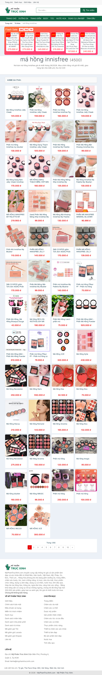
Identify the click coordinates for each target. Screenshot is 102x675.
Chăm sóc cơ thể (51, 608)
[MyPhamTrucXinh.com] (15, 10)
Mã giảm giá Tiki (11, 629)
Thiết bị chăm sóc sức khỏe (55, 629)
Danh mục (18, 2)
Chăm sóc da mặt (51, 604)
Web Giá (53, 668)
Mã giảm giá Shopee (13, 636)
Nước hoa (61, 18)
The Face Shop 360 (32, 668)
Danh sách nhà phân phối (15, 622)
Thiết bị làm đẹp (50, 632)
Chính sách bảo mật (13, 604)
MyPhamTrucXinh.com (46, 673)
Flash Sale (11, 29)
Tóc (52, 18)
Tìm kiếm (89, 10)
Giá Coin (60, 668)
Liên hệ (36, 2)
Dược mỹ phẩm (50, 611)
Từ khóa (17, 23)
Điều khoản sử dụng (13, 608)
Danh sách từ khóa (12, 625)
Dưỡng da (23, 18)
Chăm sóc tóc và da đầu (54, 618)
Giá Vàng (45, 668)
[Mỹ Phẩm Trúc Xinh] (17, 567)
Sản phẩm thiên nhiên (52, 615)
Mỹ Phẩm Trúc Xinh (65, 673)
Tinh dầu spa (49, 643)
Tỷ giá (20, 668)
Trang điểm (35, 18)
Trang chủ (9, 2)
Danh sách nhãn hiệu (13, 618)
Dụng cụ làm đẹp (76, 18)
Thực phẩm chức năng (53, 625)
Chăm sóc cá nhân (51, 622)
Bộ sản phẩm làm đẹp (53, 636)
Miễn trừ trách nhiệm (13, 611)
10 (68, 547)
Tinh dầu (91, 18)
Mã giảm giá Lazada (13, 632)
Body (45, 18)
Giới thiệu (27, 2)
